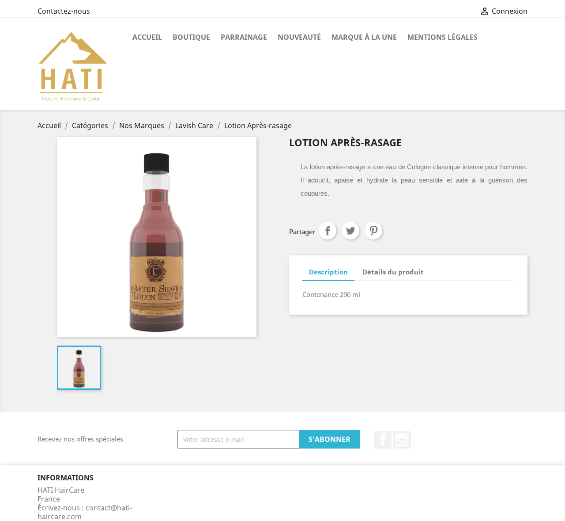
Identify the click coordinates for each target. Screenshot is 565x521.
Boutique (191, 37)
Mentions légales (442, 37)
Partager (327, 231)
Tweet (350, 231)
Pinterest (373, 231)
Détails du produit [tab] (393, 271)
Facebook (383, 440)
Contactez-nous (64, 11)
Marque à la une (364, 37)
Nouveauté (299, 37)
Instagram (402, 440)
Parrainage (244, 37)
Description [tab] (328, 271)
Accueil (147, 37)
